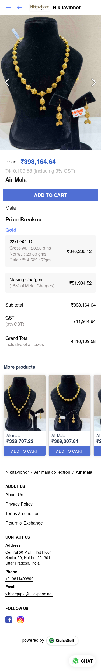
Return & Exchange (24, 523)
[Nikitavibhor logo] (39, 8)
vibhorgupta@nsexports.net (29, 593)
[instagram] (20, 619)
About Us (14, 495)
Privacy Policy (19, 504)
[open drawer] (8, 8)
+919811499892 (19, 578)
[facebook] (8, 619)
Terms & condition (22, 513)
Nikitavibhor (67, 7)
